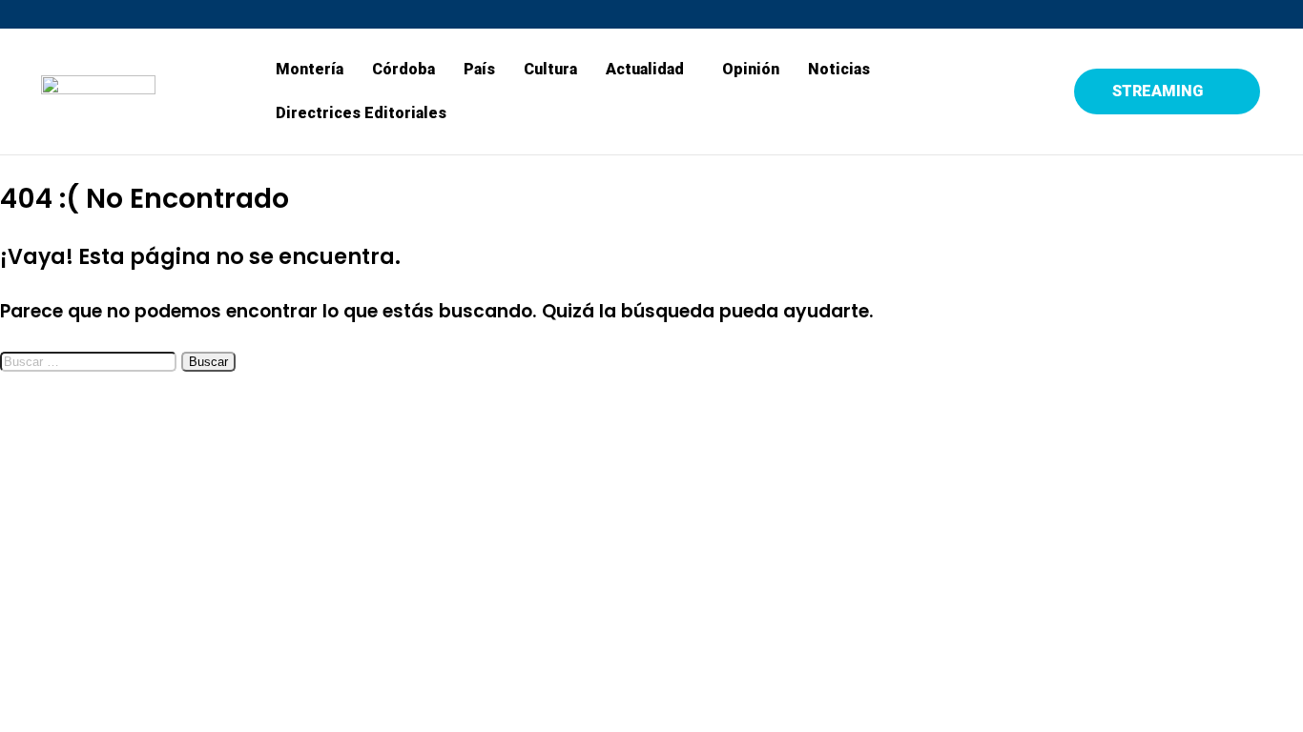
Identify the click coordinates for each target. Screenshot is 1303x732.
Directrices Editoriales (361, 113)
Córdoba (403, 69)
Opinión (750, 69)
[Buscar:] (90, 360)
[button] (649, 70)
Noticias (839, 69)
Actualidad (645, 69)
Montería (309, 69)
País (479, 69)
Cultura (550, 69)
